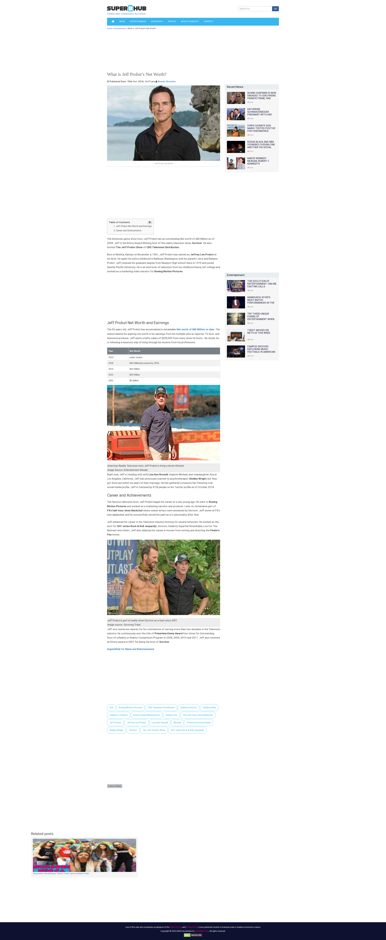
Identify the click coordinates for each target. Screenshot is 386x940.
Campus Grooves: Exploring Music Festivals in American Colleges (261, 350)
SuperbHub (113, 649)
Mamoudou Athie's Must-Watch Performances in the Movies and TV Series (260, 301)
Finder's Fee (171, 715)
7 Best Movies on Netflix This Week (258, 331)
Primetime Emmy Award (199, 722)
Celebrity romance (118, 715)
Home (109, 28)
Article (172, 21)
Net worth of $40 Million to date (195, 329)
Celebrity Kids (209, 707)
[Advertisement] (191, 52)
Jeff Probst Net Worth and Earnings (134, 226)
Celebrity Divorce (188, 707)
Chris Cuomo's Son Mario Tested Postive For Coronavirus (261, 128)
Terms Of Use (176, 927)
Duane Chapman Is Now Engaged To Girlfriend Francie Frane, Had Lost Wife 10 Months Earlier (261, 98)
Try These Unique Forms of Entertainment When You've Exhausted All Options (260, 319)
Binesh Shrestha (167, 81)
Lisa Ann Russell (160, 722)
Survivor (133, 730)
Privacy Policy (192, 927)
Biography (157, 21)
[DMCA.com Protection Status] (193, 935)
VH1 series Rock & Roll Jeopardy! (187, 730)
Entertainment (138, 21)
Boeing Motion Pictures (130, 707)
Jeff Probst (115, 722)
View (251, 102)
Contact (208, 21)
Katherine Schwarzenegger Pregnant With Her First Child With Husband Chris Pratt (260, 114)
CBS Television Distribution (161, 707)
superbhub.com (202, 931)
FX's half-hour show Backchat (198, 715)
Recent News (235, 86)
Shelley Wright (116, 730)
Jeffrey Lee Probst (136, 722)
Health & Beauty (190, 21)
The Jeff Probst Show (154, 730)
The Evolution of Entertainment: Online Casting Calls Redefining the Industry (261, 286)
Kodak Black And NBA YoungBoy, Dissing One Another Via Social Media (261, 145)
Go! (275, 9)
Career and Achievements (128, 230)
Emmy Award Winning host (146, 715)
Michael (177, 722)
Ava (111, 707)
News (122, 21)
